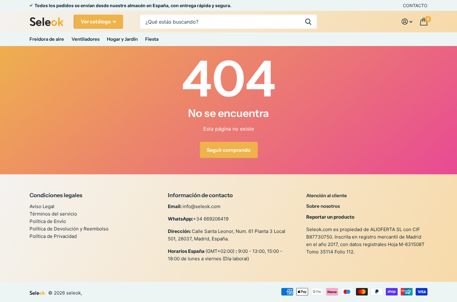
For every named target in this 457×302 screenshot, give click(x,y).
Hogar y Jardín (122, 39)
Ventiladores (85, 39)
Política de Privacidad (53, 236)
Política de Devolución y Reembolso (69, 229)
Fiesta (152, 39)
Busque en (308, 22)
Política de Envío (48, 221)
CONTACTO (415, 5)
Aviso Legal (42, 206)
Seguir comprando (229, 150)
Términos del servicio (53, 214)
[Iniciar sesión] (407, 22)
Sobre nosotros (323, 206)
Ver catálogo (96, 21)
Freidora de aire (47, 39)
